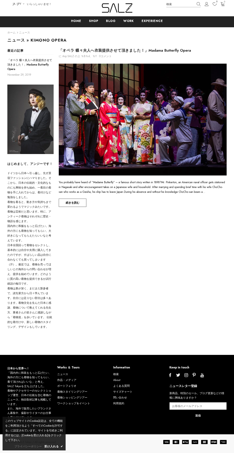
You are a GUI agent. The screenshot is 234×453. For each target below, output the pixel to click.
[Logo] (117, 8)
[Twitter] (178, 375)
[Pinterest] (194, 375)
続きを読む (72, 203)
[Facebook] (170, 375)
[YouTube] (202, 375)
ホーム (11, 32)
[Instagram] (186, 375)
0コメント (105, 56)
